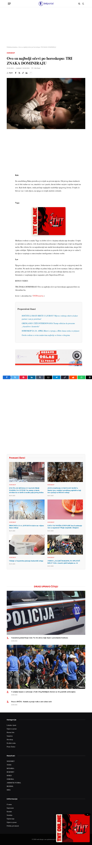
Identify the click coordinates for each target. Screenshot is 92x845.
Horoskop (11, 53)
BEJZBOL (10, 786)
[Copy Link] (23, 73)
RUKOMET (10, 772)
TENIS (9, 765)
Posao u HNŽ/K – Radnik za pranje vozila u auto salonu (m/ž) (31, 701)
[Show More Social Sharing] (30, 73)
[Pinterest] (9, 150)
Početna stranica (12, 47)
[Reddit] (9, 171)
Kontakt (9, 811)
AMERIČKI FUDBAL (14, 783)
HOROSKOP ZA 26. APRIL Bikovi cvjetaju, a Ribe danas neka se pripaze (50, 330)
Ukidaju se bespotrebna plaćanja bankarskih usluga (26, 561)
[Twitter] (9, 145)
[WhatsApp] (9, 181)
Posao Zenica (11, 747)
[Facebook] (9, 140)
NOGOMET (11, 761)
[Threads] (9, 186)
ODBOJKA (10, 779)
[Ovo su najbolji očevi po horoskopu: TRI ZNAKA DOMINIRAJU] (46, 103)
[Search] (79, 3)
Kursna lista (10, 732)
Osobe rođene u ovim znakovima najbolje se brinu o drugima (46, 335)
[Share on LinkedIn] (26, 73)
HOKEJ (9, 775)
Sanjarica (10, 736)
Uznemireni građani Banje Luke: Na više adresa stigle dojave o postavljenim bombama (39, 638)
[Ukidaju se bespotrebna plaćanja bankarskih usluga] (27, 545)
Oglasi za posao (12, 729)
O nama (9, 804)
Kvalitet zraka (11, 743)
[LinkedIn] (9, 166)
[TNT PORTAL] (46, 3)
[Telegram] (9, 176)
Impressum (10, 808)
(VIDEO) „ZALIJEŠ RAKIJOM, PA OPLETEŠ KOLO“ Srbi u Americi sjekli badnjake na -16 (63, 562)
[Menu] (9, 3)
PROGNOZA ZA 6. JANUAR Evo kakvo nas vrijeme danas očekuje (26, 526)
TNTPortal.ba (38, 295)
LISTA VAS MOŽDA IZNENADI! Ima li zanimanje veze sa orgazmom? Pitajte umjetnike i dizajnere (64, 526)
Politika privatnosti (13, 826)
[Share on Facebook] (15, 73)
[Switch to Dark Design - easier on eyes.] (83, 4)
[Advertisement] (46, 27)
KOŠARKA (10, 768)
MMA (9, 790)
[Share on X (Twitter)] (19, 73)
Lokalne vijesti (11, 725)
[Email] (9, 155)
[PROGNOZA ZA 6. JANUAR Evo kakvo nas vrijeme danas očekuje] (27, 509)
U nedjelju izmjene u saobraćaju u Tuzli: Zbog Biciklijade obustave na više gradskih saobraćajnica (43, 692)
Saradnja (9, 815)
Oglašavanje (10, 819)
